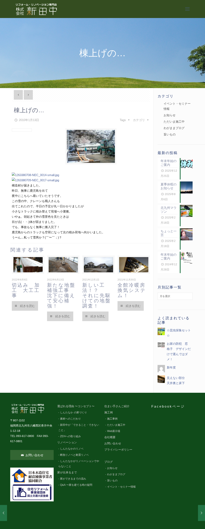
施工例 (108, 412)
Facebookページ (168, 406)
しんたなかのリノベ (71, 448)
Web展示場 (113, 431)
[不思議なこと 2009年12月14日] (3, 513)
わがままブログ (174, 128)
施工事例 (112, 418)
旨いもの (170, 134)
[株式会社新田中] (36, 9)
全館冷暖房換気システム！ (132, 290)
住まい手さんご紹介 (117, 406)
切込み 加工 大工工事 (26, 290)
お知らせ (170, 115)
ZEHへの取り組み (70, 436)
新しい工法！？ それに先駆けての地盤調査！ (96, 295)
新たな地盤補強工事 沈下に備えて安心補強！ (61, 295)
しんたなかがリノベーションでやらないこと (78, 464)
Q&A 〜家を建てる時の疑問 (76, 485)
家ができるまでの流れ (73, 478)
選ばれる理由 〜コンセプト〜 (75, 406)
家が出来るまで (67, 472)
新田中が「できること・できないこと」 (78, 428)
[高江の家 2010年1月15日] (201, 513)
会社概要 (110, 437)
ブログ (108, 461)
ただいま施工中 (174, 121)
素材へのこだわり (70, 418)
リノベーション (67, 442)
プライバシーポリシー (118, 449)
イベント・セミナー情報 (177, 106)
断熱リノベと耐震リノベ (74, 455)
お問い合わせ (34, 455)
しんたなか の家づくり (73, 412)
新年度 (171, 367)
